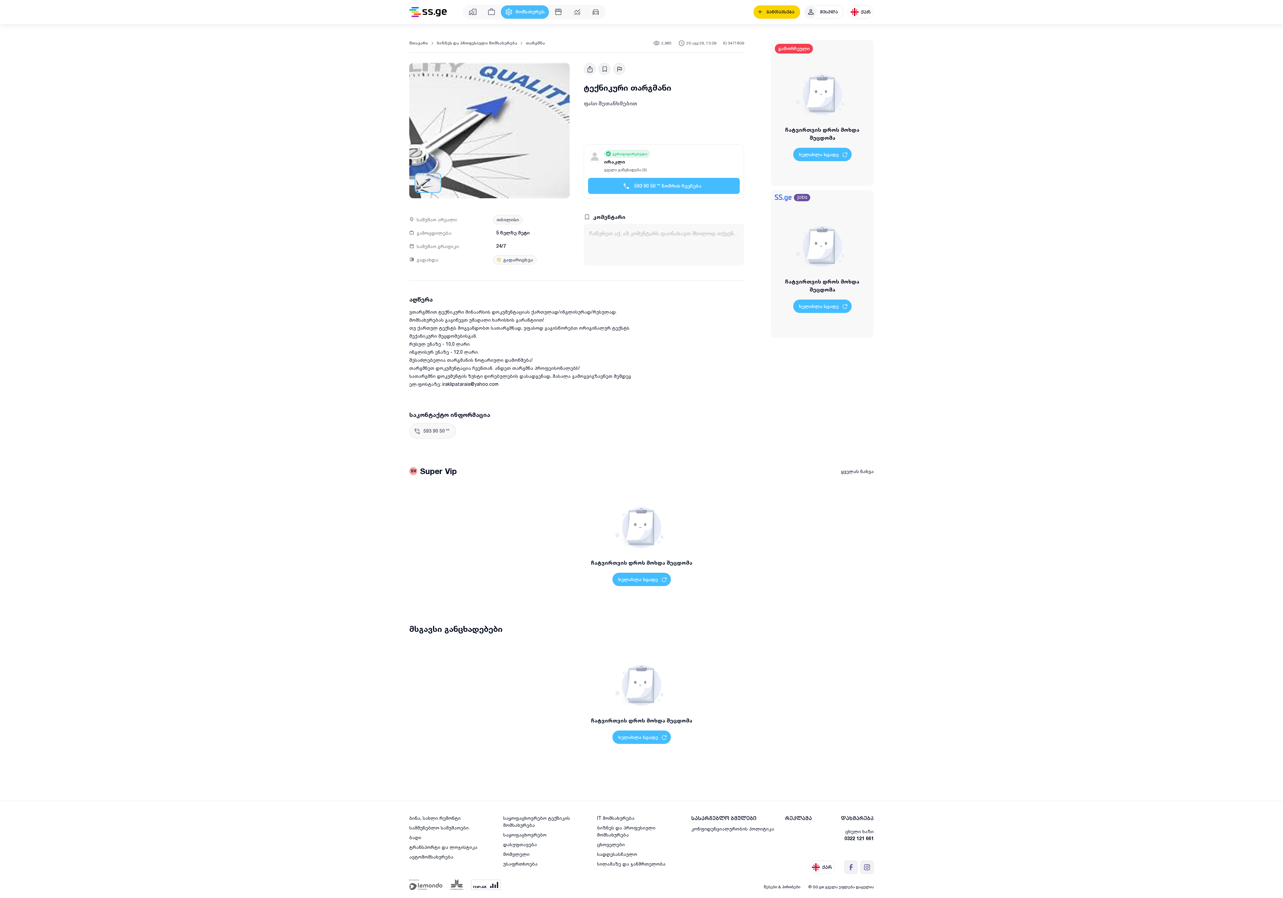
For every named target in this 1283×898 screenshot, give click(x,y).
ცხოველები (611, 844)
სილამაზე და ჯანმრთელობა (631, 864)
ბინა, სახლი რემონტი (435, 818)
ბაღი (415, 837)
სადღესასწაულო (617, 854)
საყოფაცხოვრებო (525, 834)
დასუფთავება (520, 844)
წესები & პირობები (782, 886)
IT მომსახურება (615, 818)
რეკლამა (798, 818)
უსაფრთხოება (520, 864)
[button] (489, 130)
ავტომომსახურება (431, 857)
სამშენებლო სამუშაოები (439, 827)
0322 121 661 (859, 838)
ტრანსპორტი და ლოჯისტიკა (443, 847)
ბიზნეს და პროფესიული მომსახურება (477, 43)
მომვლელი (516, 854)
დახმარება (857, 818)
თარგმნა (535, 43)
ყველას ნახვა (857, 471)
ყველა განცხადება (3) (625, 169)
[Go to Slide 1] (428, 183)
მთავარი (418, 43)
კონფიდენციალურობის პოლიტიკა (732, 828)
